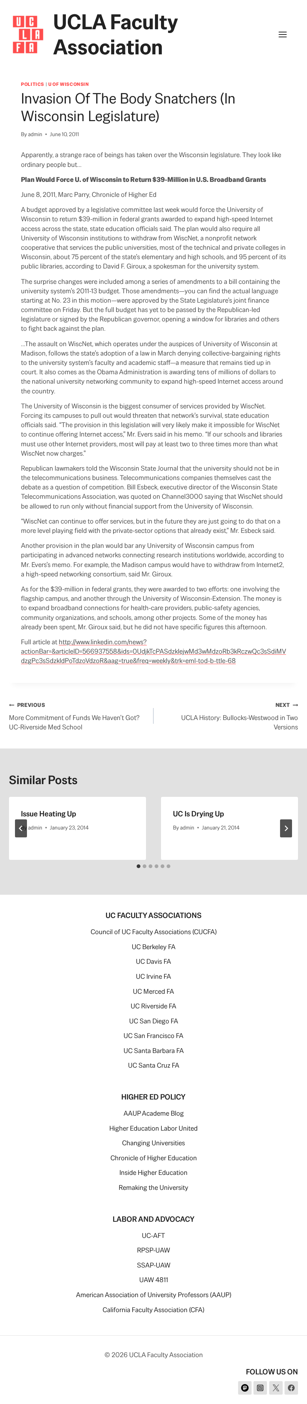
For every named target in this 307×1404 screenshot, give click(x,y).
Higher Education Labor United (153, 1128)
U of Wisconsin (68, 84)
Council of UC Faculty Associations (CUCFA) (154, 931)
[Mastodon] (245, 1388)
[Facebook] (291, 1388)
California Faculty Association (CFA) (153, 1309)
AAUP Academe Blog (154, 1113)
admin (35, 134)
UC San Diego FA (153, 1021)
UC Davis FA (153, 961)
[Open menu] (286, 35)
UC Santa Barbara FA (154, 1050)
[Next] (286, 828)
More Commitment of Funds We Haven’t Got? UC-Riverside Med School (74, 716)
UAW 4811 (153, 1279)
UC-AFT (153, 1235)
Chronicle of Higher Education (153, 1158)
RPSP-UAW (153, 1250)
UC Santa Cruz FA (153, 1065)
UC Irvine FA (153, 976)
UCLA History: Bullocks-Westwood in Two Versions (239, 716)
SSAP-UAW (153, 1265)
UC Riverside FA (153, 1006)
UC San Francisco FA (153, 1035)
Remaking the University (153, 1187)
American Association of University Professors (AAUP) (153, 1294)
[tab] (138, 866)
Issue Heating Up (48, 814)
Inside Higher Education (153, 1172)
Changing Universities (153, 1142)
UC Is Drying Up (198, 814)
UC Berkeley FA (154, 946)
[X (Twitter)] (276, 1388)
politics (32, 84)
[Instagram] (260, 1388)
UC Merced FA (153, 991)
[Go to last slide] (21, 828)
